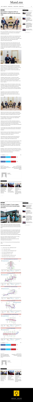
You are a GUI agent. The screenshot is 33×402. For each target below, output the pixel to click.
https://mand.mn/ (9, 174)
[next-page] (2, 195)
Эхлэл (2, 6)
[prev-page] (1, 195)
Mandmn (8, 173)
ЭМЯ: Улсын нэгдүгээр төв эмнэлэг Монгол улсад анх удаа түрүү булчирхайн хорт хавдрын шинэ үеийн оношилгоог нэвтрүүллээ (4, 190)
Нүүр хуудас (2, 8)
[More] (17, 157)
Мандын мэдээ (10, 6)
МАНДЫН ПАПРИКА (16, 6)
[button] (31, 6)
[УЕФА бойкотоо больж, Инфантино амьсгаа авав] (24, 30)
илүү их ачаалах (27, 32)
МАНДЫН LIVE (5, 6)
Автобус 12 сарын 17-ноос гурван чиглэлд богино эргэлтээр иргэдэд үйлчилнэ (6, 167)
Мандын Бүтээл (21, 6)
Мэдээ (5, 8)
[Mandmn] (1, 154)
